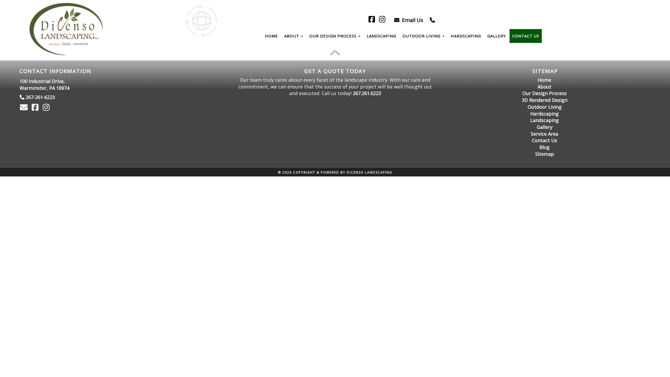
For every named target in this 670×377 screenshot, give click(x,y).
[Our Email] (25, 108)
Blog (544, 147)
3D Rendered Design (544, 100)
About (292, 35)
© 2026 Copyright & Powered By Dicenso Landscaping (335, 172)
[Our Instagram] (47, 108)
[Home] (67, 29)
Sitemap (544, 154)
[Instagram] (383, 20)
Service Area (544, 134)
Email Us (412, 20)
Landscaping (381, 35)
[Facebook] (372, 20)
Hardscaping (466, 35)
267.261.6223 (367, 93)
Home (271, 35)
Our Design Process (333, 35)
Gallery (496, 35)
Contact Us (525, 35)
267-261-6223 (40, 97)
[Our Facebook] (36, 108)
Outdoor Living (422, 35)
